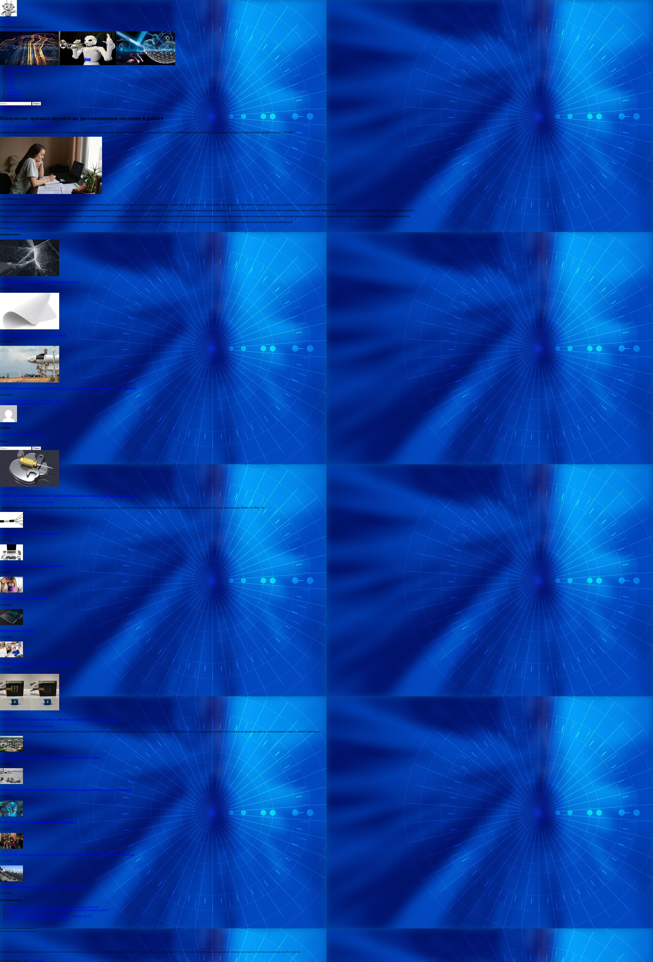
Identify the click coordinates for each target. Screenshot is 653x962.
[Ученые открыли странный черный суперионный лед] (29, 275)
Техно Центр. (8, 21)
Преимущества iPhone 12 (18, 630)
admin (21, 126)
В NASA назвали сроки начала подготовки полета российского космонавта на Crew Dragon (68, 388)
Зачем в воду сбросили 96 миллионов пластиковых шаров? (44, 887)
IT (8, 73)
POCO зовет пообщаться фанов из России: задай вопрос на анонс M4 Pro (49, 916)
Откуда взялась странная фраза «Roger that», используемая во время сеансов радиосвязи (66, 789)
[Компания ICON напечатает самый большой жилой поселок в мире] (11, 750)
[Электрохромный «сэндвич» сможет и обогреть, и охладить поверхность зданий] (29, 709)
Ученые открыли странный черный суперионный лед (40, 282)
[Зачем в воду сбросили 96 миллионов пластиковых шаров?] (11, 880)
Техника (11, 88)
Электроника (14, 94)
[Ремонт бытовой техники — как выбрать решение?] (11, 656)
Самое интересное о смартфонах (24, 598)
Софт (10, 85)
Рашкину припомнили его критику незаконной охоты (38, 913)
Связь (10, 82)
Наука (10, 79)
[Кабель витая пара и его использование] (11, 526)
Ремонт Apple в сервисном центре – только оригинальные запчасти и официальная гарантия (69, 495)
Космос (11, 76)
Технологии (14, 91)
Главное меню (8, 106)
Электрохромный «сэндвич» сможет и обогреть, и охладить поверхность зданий (59, 719)
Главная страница (17, 70)
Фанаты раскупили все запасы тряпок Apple (33, 335)
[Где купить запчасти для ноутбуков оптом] (11, 559)
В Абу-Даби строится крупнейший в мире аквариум (38, 822)
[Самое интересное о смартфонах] (11, 591)
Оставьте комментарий (40, 126)
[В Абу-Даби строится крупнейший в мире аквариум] (11, 815)
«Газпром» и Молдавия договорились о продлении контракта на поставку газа (52, 906)
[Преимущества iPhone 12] (11, 624)
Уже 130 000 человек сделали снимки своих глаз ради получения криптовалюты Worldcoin (67, 854)
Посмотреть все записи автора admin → (23, 434)
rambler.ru (18, 227)
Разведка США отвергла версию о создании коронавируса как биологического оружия (57, 909)
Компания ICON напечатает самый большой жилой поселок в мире (50, 757)
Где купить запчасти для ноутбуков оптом (31, 566)
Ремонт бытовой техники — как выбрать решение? (38, 663)
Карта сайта (14, 97)
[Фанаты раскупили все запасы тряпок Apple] (29, 328)
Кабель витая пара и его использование (29, 533)
